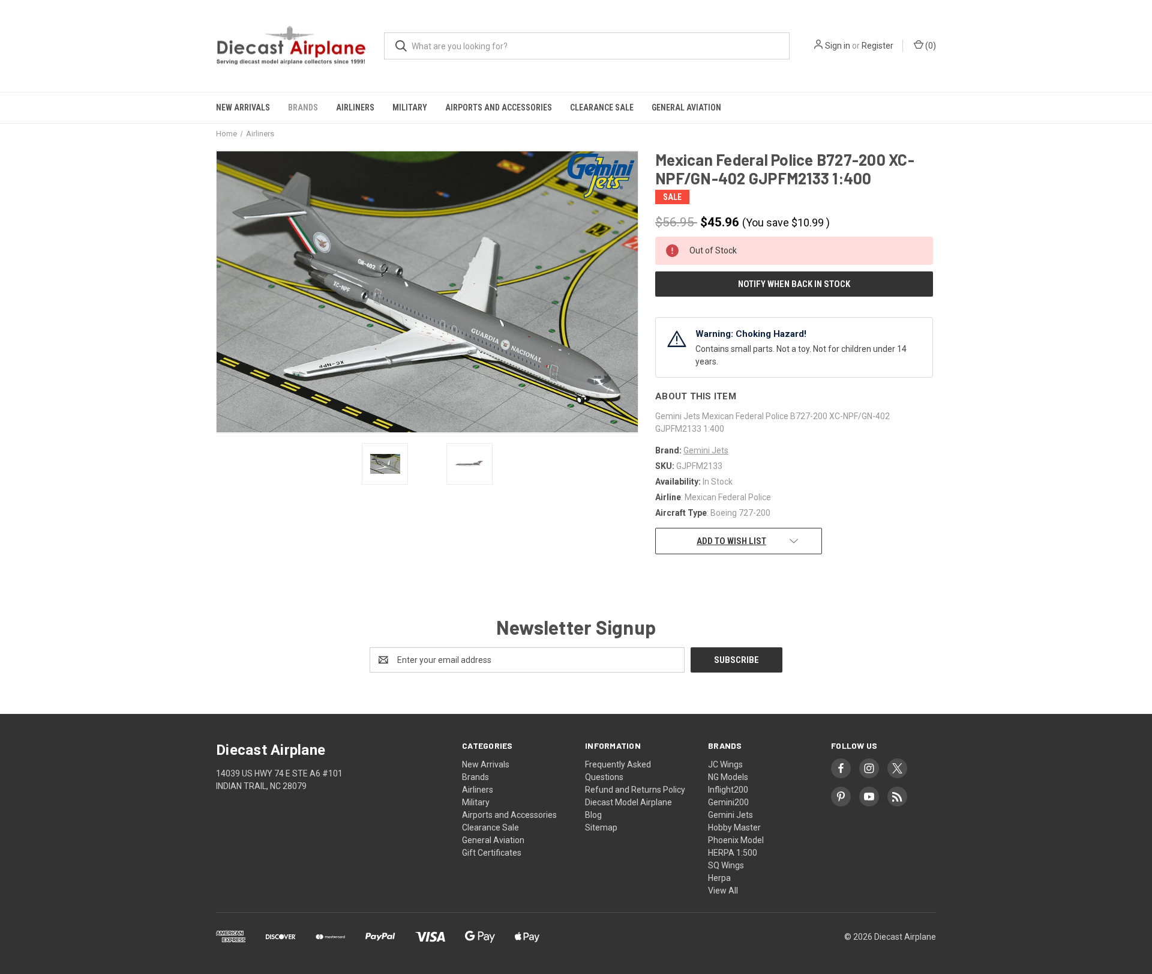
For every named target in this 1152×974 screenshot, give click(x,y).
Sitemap (601, 827)
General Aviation (686, 107)
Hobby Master (734, 827)
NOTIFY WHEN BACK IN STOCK (794, 284)
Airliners (355, 107)
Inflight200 (728, 789)
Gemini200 (728, 802)
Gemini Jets (730, 815)
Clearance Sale (602, 107)
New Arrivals (243, 107)
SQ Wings (726, 865)
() (929, 45)
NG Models (728, 777)
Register (877, 45)
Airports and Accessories (498, 107)
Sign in (837, 45)
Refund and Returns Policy (635, 789)
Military (409, 107)
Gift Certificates (491, 853)
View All (723, 890)
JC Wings (725, 764)
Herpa (719, 878)
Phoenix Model (736, 840)
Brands (303, 107)
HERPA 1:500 (732, 853)
